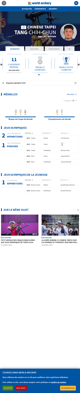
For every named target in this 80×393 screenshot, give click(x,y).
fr (4, 3)
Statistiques (54, 49)
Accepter (8, 388)
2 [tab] (41, 74)
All (73, 100)
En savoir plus (67, 388)
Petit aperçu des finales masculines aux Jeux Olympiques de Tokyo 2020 (18, 241)
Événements (40, 9)
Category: (68, 100)
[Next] (78, 210)
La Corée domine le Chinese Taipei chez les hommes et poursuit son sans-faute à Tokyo (60, 242)
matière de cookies (58, 382)
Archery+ (53, 9)
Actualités (27, 9)
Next (79, 65)
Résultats (34, 49)
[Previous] (74, 210)
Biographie (15, 49)
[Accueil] (40, 3)
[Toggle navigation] (76, 3)
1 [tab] (38, 74)
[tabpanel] (14, 63)
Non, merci (21, 388)
